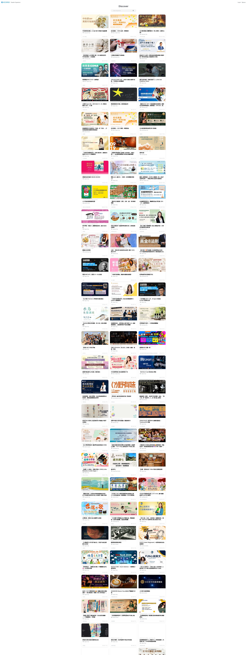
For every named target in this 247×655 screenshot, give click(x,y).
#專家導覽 (113, 207)
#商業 (84, 85)
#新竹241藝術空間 (86, 207)
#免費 (84, 645)
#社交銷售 (142, 255)
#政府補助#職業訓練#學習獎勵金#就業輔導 (148, 353)
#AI (112, 85)
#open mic (85, 109)
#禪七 (112, 475)
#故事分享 (113, 353)
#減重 (84, 134)
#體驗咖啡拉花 (114, 596)
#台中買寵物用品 (143, 499)
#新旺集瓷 (113, 645)
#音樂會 (113, 426)
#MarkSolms (114, 231)
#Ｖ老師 (113, 280)
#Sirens (141, 85)
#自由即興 (142, 548)
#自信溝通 (142, 572)
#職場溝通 (142, 231)
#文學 (141, 402)
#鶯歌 (112, 134)
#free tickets (85, 475)
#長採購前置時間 (114, 450)
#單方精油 (85, 377)
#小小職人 (85, 36)
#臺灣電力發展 (143, 207)
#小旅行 (141, 158)
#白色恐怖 (142, 182)
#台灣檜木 (113, 548)
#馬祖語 (113, 402)
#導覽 (112, 36)
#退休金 (84, 402)
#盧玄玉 (113, 182)
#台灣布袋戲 (142, 36)
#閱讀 (84, 499)
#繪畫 (112, 255)
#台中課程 (142, 109)
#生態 (84, 328)
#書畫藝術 (85, 621)
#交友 (112, 377)
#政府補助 (142, 621)
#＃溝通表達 (142, 426)
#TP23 (84, 353)
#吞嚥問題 (113, 61)
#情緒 (84, 231)
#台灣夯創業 (142, 61)
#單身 (141, 475)
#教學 (141, 134)
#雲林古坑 (85, 450)
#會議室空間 (142, 645)
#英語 (141, 523)
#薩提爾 (113, 621)
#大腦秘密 (85, 158)
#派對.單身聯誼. (143, 450)
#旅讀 (112, 158)
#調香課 (84, 61)
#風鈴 (84, 426)
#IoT (112, 572)
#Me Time (142, 328)
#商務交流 (113, 328)
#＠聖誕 (141, 280)
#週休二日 (113, 304)
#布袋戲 (84, 523)
